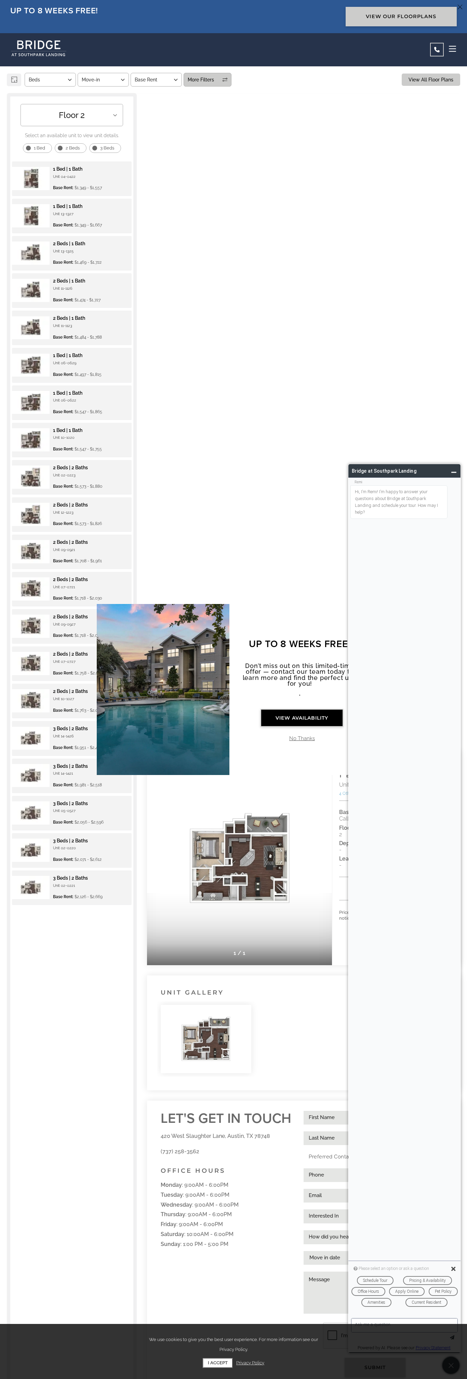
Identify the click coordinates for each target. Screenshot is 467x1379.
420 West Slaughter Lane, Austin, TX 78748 (215, 1136)
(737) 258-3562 (180, 1151)
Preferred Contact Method (342, 1157)
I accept (218, 1362)
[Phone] (437, 49)
